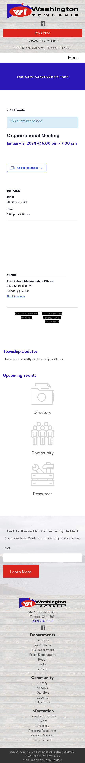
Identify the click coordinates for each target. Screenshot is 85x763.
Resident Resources (42, 731)
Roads (42, 659)
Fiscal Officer (42, 645)
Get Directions (16, 296)
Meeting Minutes (42, 735)
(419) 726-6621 (42, 621)
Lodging (42, 697)
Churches (42, 692)
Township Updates (42, 716)
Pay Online (42, 33)
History (43, 683)
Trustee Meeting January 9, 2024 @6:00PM (52, 317)
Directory (42, 726)
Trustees (42, 640)
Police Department (42, 655)
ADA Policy (32, 756)
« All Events (16, 110)
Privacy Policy (51, 756)
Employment (43, 740)
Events (42, 721)
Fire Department (42, 650)
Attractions (42, 702)
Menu (73, 57)
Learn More (21, 571)
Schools (42, 688)
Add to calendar (27, 168)
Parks (42, 664)
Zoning (42, 669)
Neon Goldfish (52, 760)
